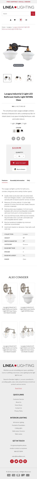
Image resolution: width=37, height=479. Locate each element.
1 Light (13, 123)
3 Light (24, 123)
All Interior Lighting (18, 422)
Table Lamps (18, 434)
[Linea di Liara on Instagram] (25, 461)
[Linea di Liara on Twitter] (16, 461)
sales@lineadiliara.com (18, 456)
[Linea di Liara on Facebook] (12, 461)
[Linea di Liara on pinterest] (21, 461)
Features (5, 180)
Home (3, 27)
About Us (18, 402)
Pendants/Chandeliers (18, 425)
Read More (18, 388)
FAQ (28, 180)
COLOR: (18, 127)
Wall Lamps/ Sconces (18, 431)
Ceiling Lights (18, 428)
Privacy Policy (18, 411)
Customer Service (18, 399)
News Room (18, 405)
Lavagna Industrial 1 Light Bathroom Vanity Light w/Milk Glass (27, 309)
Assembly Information (17, 180)
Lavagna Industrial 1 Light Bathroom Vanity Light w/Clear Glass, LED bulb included (9, 310)
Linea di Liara (15, 471)
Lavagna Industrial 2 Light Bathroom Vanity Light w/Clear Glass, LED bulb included (9, 349)
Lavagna (9, 27)
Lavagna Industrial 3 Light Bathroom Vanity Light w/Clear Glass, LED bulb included (27, 349)
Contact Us (18, 408)
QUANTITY (19, 152)
